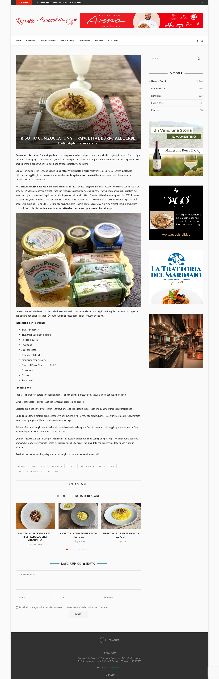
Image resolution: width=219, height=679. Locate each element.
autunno (21, 466)
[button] (34, 2)
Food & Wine (67, 41)
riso (112, 466)
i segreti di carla (87, 466)
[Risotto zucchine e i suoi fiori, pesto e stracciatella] (78, 516)
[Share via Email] (85, 484)
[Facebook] (202, 2)
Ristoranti (84, 41)
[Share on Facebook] (75, 484)
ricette (102, 466)
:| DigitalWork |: (115, 667)
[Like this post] (72, 484)
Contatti (113, 41)
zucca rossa (52, 472)
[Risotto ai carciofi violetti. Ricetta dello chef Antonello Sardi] (35, 516)
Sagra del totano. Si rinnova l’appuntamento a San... (69, 2)
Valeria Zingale (68, 143)
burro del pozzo (38, 466)
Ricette (99, 41)
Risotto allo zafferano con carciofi (121, 535)
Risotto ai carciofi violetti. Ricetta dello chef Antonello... (35, 537)
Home (18, 41)
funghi (71, 466)
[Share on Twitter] (78, 484)
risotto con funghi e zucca (30, 472)
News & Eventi (48, 41)
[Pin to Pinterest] (82, 484)
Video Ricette (177, 88)
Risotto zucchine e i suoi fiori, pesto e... (78, 535)
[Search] (201, 40)
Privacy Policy (109, 652)
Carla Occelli (57, 466)
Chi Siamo (31, 41)
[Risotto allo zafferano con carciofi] (121, 516)
